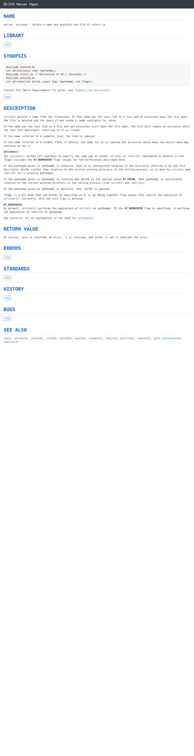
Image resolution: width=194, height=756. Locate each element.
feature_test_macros (89, 90)
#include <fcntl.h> (19, 74)
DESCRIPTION (19, 108)
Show (7, 44)
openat (14, 218)
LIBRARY (14, 35)
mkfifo (124, 338)
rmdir (131, 156)
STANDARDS (17, 269)
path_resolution (165, 338)
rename (93, 338)
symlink (9, 342)
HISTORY (14, 289)
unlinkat (16, 156)
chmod (34, 338)
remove (141, 338)
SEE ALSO (15, 330)
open (78, 338)
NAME (9, 16)
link (49, 338)
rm (5, 338)
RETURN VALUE (21, 229)
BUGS (9, 309)
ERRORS (12, 248)
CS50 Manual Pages (22, 4)
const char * (32, 70)
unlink (8, 116)
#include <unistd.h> (20, 67)
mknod (63, 338)
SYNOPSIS (15, 56)
